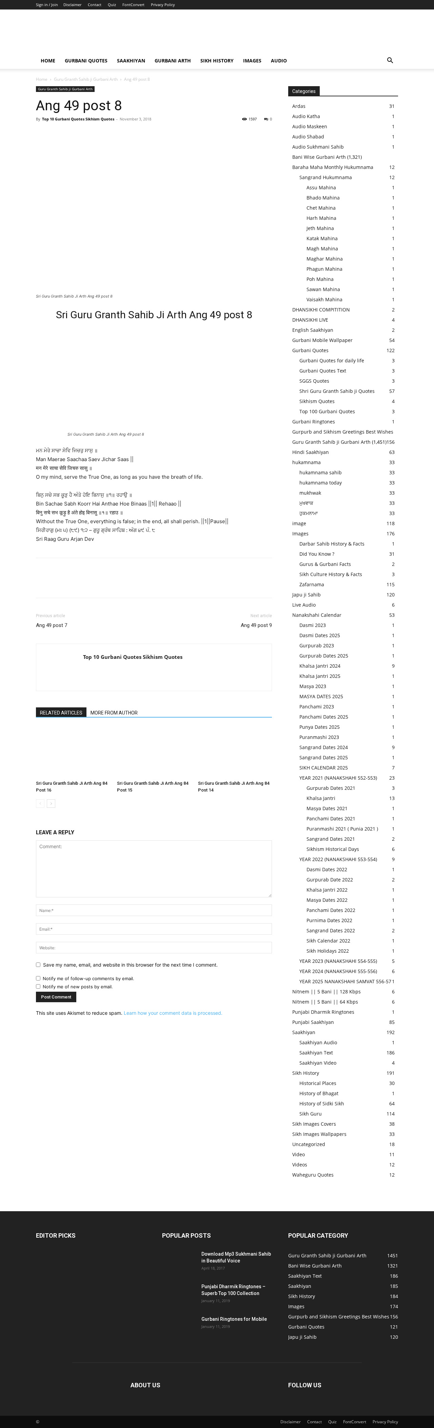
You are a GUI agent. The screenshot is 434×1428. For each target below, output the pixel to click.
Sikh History (305, 1073)
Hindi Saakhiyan (310, 452)
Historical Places (317, 1083)
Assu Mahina (321, 187)
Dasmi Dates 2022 (327, 869)
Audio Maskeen (309, 126)
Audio (279, 60)
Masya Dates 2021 (327, 808)
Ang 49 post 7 (51, 625)
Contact (94, 4)
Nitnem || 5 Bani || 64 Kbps (325, 1001)
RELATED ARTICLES (61, 713)
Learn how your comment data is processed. (173, 1013)
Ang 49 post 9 (256, 625)
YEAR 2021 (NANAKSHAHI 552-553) (338, 778)
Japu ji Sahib (306, 594)
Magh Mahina (322, 248)
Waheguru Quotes (313, 1175)
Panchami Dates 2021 (331, 818)
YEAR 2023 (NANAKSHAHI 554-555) (338, 961)
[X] (58, 134)
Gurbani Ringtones (313, 421)
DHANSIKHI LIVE (310, 320)
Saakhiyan (131, 60)
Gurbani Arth (173, 60)
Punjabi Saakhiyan (313, 1022)
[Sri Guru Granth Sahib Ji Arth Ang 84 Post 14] (235, 752)
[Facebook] (43, 134)
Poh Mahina (320, 279)
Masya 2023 (312, 686)
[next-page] (51, 803)
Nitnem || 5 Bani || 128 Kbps (326, 991)
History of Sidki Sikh (321, 1103)
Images (252, 60)
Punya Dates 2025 (319, 727)
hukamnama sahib (320, 472)
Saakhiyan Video (317, 1063)
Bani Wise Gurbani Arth (319, 157)
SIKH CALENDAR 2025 (323, 767)
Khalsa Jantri (321, 798)
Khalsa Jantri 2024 (319, 666)
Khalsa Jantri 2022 (327, 890)
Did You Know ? (316, 554)
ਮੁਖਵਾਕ (306, 503)
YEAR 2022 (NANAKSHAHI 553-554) (338, 859)
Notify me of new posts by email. (78, 986)
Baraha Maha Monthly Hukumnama (332, 167)
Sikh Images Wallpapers (319, 1134)
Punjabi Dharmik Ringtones (323, 1012)
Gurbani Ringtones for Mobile (234, 1319)
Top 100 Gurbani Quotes (327, 411)
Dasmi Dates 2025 (319, 635)
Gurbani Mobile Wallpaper (322, 340)
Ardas (298, 106)
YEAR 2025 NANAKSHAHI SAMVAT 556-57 (345, 981)
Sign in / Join (47, 4)
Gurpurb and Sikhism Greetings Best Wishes (342, 432)
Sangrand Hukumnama (325, 177)
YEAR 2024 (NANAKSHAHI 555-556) (338, 971)
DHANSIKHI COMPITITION (321, 309)
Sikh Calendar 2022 (328, 940)
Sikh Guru (310, 1113)
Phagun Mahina (324, 269)
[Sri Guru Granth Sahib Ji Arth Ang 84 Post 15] (154, 752)
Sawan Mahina (323, 289)
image (299, 523)
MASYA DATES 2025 (321, 696)
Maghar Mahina (325, 258)
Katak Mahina (322, 238)
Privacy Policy (163, 4)
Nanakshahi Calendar (316, 615)
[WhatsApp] (89, 134)
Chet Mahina (321, 208)
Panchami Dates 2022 (331, 910)
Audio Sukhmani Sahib (318, 147)
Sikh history (217, 60)
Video (298, 1154)
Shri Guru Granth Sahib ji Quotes (337, 391)
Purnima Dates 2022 (329, 920)
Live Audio (304, 605)
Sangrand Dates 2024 (323, 747)
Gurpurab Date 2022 (330, 879)
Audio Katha (306, 116)
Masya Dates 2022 (327, 900)
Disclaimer (72, 4)
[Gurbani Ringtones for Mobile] (179, 1327)
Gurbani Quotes (86, 60)
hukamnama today (320, 482)
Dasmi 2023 (312, 625)
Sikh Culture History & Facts (330, 574)
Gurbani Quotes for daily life (331, 360)
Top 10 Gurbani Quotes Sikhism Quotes (78, 118)
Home (48, 60)
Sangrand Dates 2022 (331, 930)
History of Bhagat (318, 1093)
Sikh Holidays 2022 (328, 951)
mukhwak (310, 493)
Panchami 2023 (316, 706)
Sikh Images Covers (314, 1124)
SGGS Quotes (314, 381)
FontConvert (133, 4)
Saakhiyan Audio (318, 1042)
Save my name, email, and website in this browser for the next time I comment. (130, 965)
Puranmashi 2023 (319, 737)
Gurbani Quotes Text (322, 370)
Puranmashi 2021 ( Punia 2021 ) (342, 828)
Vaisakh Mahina (324, 299)
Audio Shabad (308, 136)
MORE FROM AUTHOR (114, 713)
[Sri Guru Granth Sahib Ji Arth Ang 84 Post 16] (73, 752)
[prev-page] (40, 803)
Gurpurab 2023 (316, 645)
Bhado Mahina (323, 197)
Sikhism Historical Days (333, 849)
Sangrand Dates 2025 (323, 757)
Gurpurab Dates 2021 (331, 788)
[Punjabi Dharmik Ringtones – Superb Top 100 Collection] (179, 1295)
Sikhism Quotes (317, 401)
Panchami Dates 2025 (323, 716)
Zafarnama (311, 584)
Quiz (112, 4)
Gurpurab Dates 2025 (323, 655)
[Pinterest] (74, 134)
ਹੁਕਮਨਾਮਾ (308, 513)
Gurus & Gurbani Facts (325, 564)
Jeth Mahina (320, 228)
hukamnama (306, 462)
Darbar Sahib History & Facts (331, 543)
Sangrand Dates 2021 (331, 839)
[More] (105, 134)
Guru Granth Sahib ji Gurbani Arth (86, 79)
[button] (390, 61)
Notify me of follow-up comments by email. (88, 978)
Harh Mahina (321, 218)
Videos (299, 1164)
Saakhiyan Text (316, 1052)
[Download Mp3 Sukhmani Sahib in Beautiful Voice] (179, 1262)
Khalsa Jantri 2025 (319, 676)
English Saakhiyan (312, 330)
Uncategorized (308, 1144)
